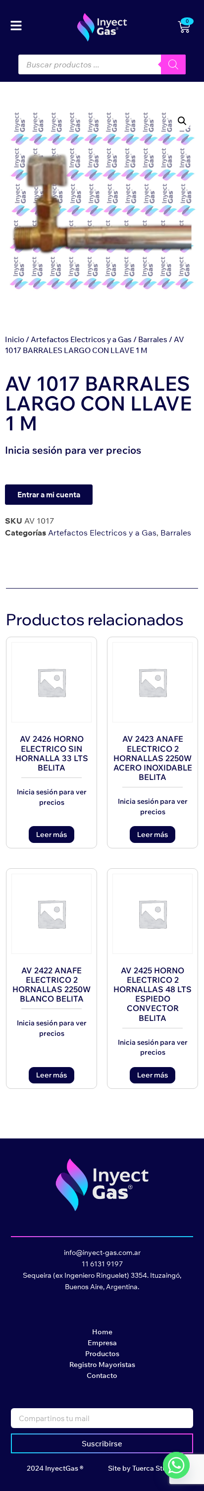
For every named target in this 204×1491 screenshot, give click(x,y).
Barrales (152, 339)
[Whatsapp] (176, 1465)
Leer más (51, 834)
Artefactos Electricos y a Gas (81, 339)
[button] (182, 121)
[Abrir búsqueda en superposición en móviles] (101, 64)
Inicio (14, 339)
